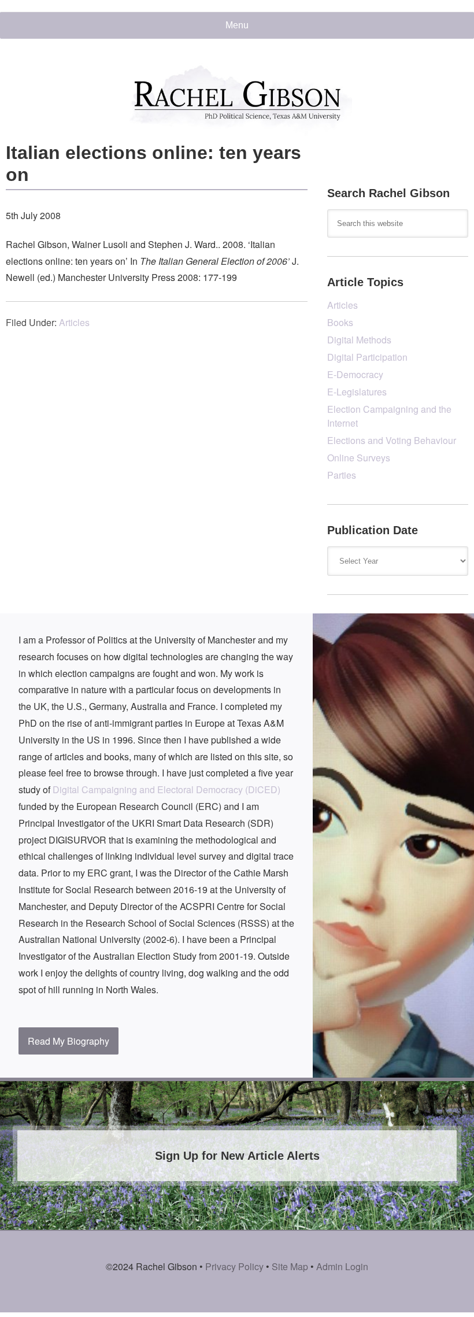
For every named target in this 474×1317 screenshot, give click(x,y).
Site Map (290, 1266)
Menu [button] (237, 25)
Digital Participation (367, 357)
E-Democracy (355, 374)
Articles (74, 322)
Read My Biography (68, 1041)
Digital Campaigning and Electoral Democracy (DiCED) (166, 789)
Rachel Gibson (237, 99)
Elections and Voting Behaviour (391, 440)
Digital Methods (359, 339)
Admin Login (342, 1266)
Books (340, 322)
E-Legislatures (357, 391)
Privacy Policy (234, 1266)
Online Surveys (358, 457)
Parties (341, 475)
